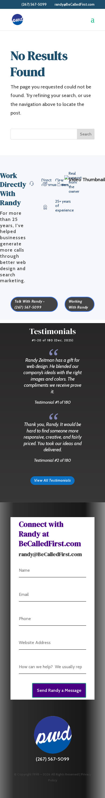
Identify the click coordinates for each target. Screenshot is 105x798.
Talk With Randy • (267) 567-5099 (30, 304)
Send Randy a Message (59, 690)
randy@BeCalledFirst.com (50, 554)
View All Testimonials (52, 480)
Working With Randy (79, 304)
